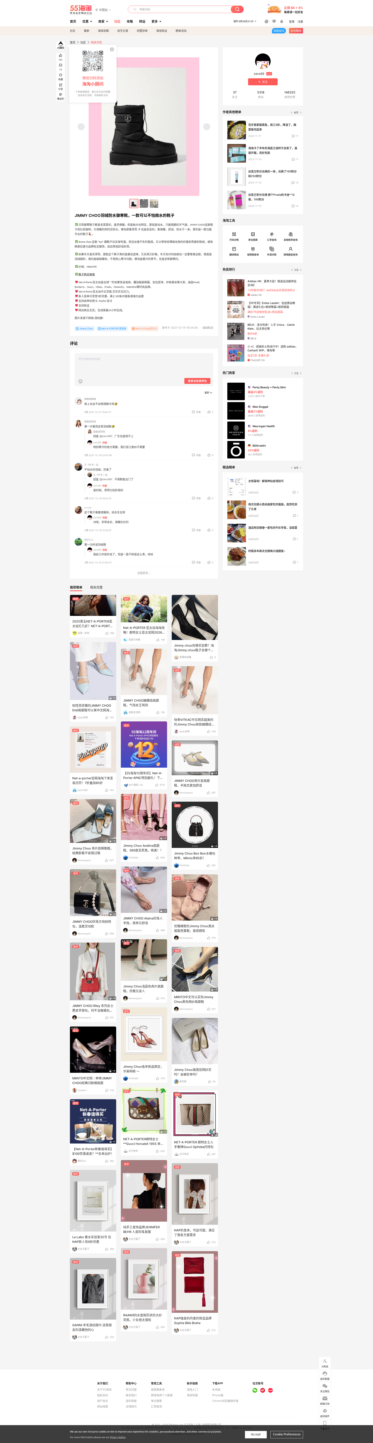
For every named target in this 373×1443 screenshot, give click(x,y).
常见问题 (131, 1389)
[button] (103, 10)
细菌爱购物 (90, 421)
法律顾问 (131, 1406)
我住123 (88, 539)
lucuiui (88, 507)
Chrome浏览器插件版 (225, 1400)
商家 (101, 21)
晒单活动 (181, 30)
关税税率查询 (291, 239)
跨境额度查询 (291, 254)
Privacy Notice (117, 1437)
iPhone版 (217, 1395)
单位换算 (253, 239)
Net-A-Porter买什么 (146, 328)
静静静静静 (90, 399)
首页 (72, 42)
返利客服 (131, 1400)
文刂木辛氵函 (91, 464)
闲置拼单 (142, 30)
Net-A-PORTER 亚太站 (113, 328)
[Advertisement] (263, 602)
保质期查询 (253, 254)
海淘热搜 (192, 1395)
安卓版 (216, 1389)
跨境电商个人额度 (162, 1395)
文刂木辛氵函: (100, 474)
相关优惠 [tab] (96, 587)
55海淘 (81, 9)
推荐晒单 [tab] (76, 587)
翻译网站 (234, 254)
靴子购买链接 (86, 274)
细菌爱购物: (99, 431)
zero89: (97, 442)
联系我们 (131, 1395)
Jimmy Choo (86, 328)
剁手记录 (122, 30)
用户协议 (102, 1400)
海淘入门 (192, 1389)
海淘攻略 (103, 30)
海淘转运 (161, 30)
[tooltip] (93, 74)
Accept (256, 1434)
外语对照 (271, 254)
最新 (86, 30)
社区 (72, 30)
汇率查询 (271, 239)
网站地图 (102, 1406)
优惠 (85, 21)
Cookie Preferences (287, 1434)
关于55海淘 (104, 1389)
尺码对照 (234, 239)
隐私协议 (102, 1395)
